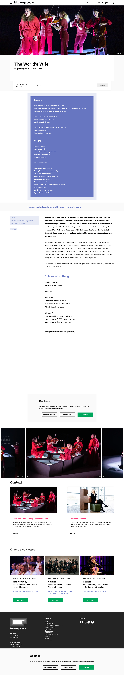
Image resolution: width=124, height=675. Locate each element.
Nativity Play (20, 581)
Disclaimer (48, 640)
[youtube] (85, 622)
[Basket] (102, 2)
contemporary (18, 72)
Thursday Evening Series (23, 220)
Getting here (49, 623)
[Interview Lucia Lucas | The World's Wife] (33, 500)
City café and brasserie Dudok (54, 625)
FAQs (46, 622)
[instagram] (92, 622)
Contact (89, 3)
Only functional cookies (49, 414)
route (11, 648)
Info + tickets (20, 600)
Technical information (51, 634)
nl (99, 2)
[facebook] (81, 622)
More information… (58, 408)
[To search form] (113, 2)
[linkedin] (88, 622)
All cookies (85, 414)
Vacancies (48, 629)
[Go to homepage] (24, 2)
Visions (52, 581)
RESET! (87, 581)
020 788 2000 (16, 635)
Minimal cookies (67, 414)
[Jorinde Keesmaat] (90, 500)
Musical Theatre (20, 223)
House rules (48, 633)
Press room (48, 636)
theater (14, 229)
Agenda (95, 3)
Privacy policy (49, 631)
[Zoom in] (27, 476)
